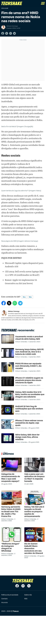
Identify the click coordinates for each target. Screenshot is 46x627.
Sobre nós (28, 595)
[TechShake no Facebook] (17, 586)
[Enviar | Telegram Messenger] (14, 33)
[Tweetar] (6, 33)
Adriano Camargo (14, 311)
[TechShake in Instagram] (23, 586)
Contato (4, 599)
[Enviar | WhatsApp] (10, 33)
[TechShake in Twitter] (29, 586)
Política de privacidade (9, 595)
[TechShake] (11, 3)
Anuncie (4, 602)
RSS (25, 599)
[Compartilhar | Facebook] (2, 33)
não (30, 297)
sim (24, 297)
